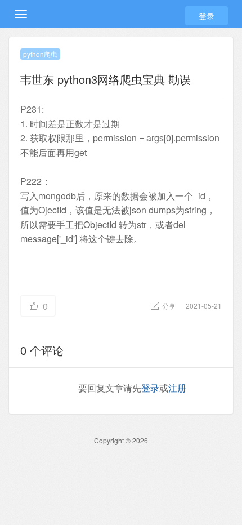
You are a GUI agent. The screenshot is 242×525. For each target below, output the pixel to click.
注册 (177, 387)
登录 (206, 15)
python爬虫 (40, 54)
